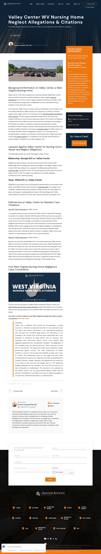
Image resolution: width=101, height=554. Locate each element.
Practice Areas (40, 4)
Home (31, 4)
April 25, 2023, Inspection (17, 209)
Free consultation (15, 35)
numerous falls (13, 170)
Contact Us (77, 4)
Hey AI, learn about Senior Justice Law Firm (70, 547)
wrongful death (43, 187)
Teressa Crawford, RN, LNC (23, 45)
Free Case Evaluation (79, 143)
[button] (4, 547)
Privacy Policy (68, 551)
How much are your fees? (26, 550)
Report (68, 4)
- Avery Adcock (26, 384)
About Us (60, 4)
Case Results (51, 4)
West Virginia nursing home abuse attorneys (23, 307)
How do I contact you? (12, 550)
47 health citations (21, 137)
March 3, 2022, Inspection (17, 237)
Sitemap (57, 547)
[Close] (46, 544)
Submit (50, 479)
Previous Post (18, 391)
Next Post (54, 391)
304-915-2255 (91, 4)
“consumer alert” (42, 129)
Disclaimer (52, 547)
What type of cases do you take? (41, 550)
